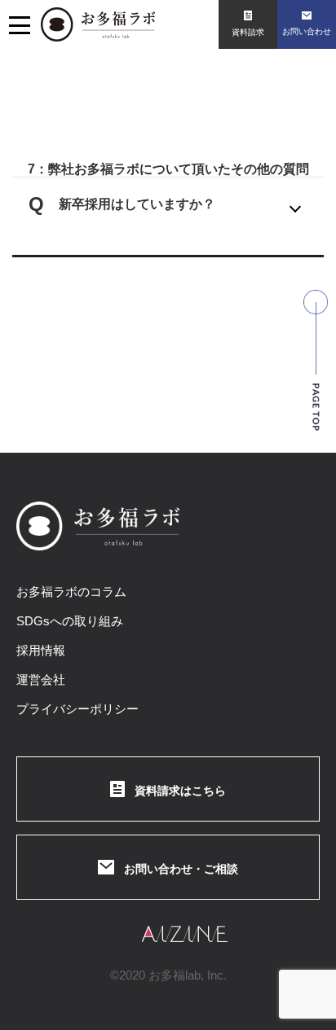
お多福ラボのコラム (71, 591)
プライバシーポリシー (77, 709)
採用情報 (40, 650)
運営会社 (40, 679)
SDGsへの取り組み (69, 621)
